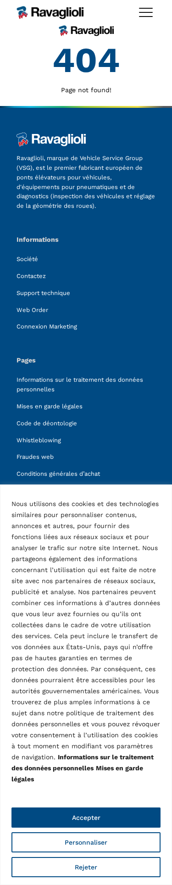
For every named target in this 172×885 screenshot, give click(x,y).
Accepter (86, 817)
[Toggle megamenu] (145, 12)
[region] (86, 684)
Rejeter (86, 867)
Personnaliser (86, 842)
